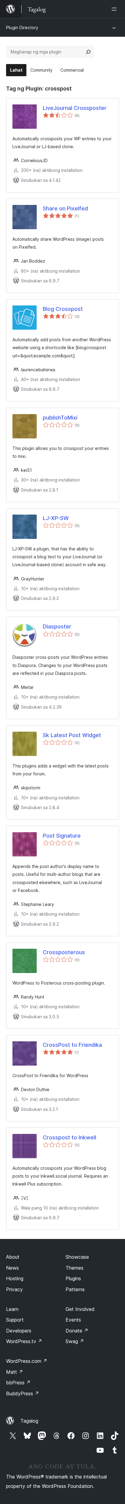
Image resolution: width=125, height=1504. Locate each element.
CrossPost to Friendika (72, 1045)
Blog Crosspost (63, 309)
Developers (18, 1331)
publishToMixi (60, 417)
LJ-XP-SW (56, 518)
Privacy (14, 1289)
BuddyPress (22, 1393)
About (12, 1257)
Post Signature (62, 835)
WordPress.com (26, 1361)
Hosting (14, 1278)
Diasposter (57, 626)
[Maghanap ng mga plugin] (88, 52)
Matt (14, 1372)
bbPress (18, 1383)
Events (73, 1320)
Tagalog (29, 1421)
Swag (75, 1341)
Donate (77, 1331)
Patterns (75, 1289)
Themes (74, 1268)
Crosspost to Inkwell (69, 1137)
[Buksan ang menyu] (115, 9)
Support (15, 1320)
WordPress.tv (24, 1341)
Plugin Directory (22, 27)
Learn (12, 1309)
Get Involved (80, 1309)
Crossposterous (64, 952)
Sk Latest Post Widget (72, 735)
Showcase (77, 1257)
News (12, 1268)
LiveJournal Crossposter (74, 108)
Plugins (73, 1278)
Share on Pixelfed (65, 208)
